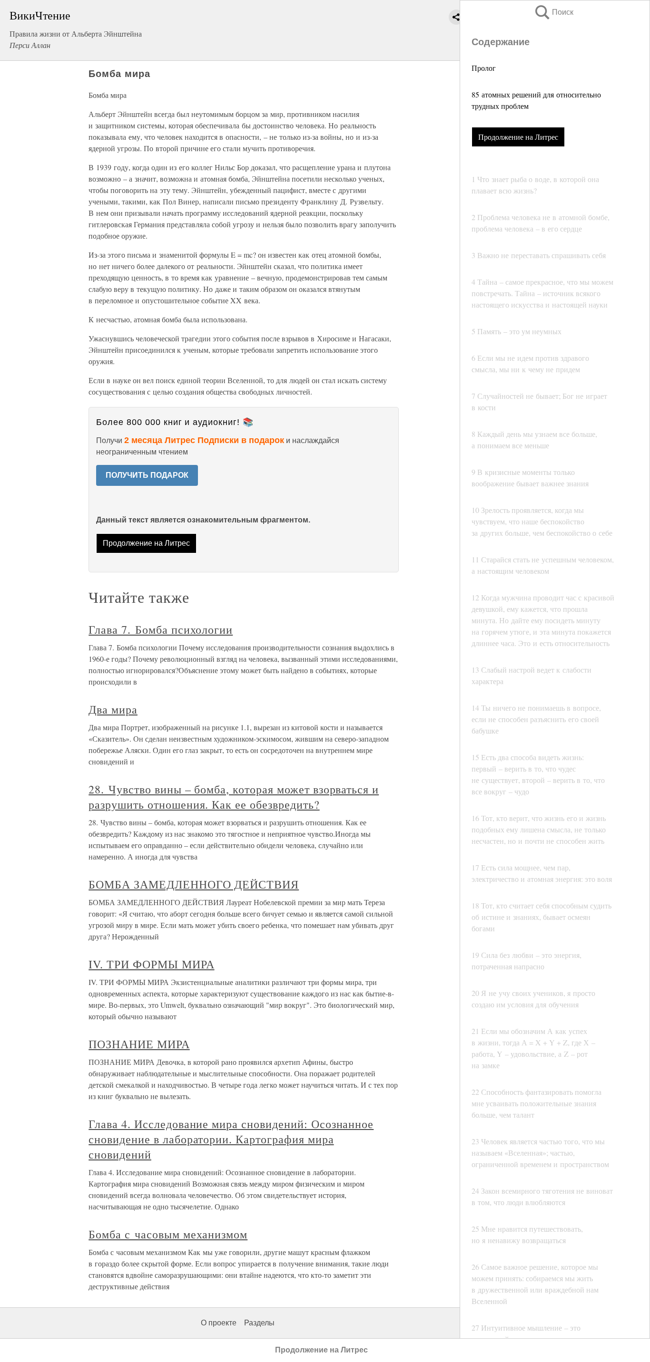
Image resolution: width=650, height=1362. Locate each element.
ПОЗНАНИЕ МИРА (139, 1044)
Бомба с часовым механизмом (168, 1234)
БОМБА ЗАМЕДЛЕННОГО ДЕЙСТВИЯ (194, 884)
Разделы (259, 1323)
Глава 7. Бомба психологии (161, 629)
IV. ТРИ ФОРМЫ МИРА (151, 964)
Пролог (484, 68)
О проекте (218, 1323)
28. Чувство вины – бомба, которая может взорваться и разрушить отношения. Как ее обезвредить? (234, 797)
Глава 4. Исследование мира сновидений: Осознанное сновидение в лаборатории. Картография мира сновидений (231, 1139)
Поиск (553, 12)
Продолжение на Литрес (518, 137)
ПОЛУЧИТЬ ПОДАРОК (147, 475)
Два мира (113, 709)
